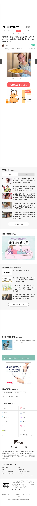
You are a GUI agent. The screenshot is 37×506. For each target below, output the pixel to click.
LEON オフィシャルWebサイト (8, 473)
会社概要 (18, 496)
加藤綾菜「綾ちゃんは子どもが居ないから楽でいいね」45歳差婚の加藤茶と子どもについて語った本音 (18, 39)
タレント (12, 48)
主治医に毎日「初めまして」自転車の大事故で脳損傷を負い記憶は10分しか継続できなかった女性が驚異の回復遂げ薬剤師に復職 (24, 196)
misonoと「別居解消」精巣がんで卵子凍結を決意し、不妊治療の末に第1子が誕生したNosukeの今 (24, 180)
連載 (5, 412)
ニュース (6, 417)
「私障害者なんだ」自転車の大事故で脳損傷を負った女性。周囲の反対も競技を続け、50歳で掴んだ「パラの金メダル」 (24, 215)
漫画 (24, 412)
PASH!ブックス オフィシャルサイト (26, 475)
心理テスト (18, 396)
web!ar (19, 467)
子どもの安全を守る (7, 392)
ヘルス (24, 426)
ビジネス (25, 421)
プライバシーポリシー (30, 494)
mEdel (3, 469)
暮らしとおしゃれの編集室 (7, 471)
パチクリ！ (20, 473)
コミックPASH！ (5, 475)
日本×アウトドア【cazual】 (24, 471)
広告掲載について (27, 435)
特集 (24, 408)
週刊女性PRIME (5, 467)
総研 (5, 408)
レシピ (6, 421)
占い (24, 417)
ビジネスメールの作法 (8, 396)
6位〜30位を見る (18, 224)
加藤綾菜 (18, 48)
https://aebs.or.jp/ (16, 489)
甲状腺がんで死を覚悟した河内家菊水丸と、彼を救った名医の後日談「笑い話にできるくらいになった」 (24, 188)
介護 (25, 392)
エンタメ (33, 45)
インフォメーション (9, 435)
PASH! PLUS (21, 469)
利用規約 (4, 494)
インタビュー (5, 48)
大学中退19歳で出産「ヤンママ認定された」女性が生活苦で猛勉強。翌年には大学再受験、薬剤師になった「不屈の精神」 (24, 206)
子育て (6, 430)
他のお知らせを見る (18, 304)
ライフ (24, 430)
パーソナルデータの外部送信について (16, 494)
